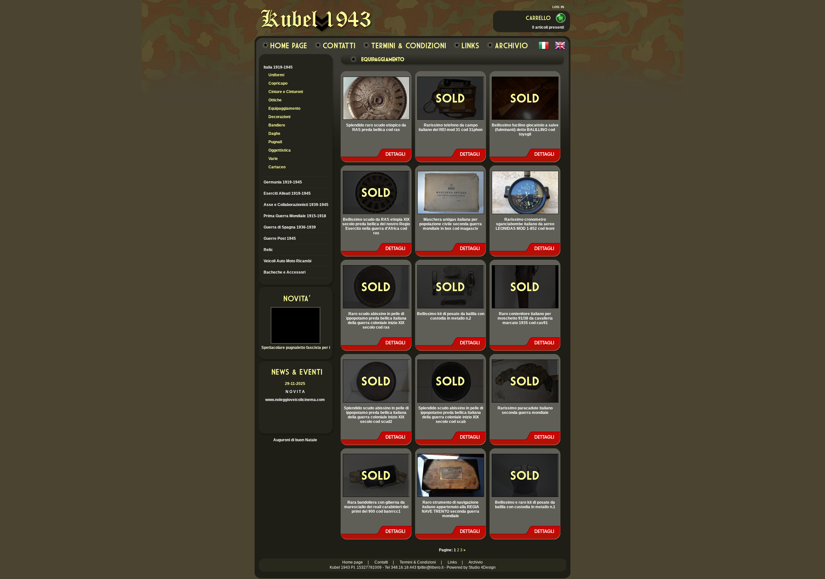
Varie (273, 158)
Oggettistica (279, 150)
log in (558, 6)
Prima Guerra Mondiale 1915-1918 (295, 216)
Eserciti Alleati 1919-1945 (287, 193)
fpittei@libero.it (430, 567)
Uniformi (276, 75)
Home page (352, 562)
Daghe (274, 133)
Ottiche (275, 100)
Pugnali (275, 142)
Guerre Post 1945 (280, 238)
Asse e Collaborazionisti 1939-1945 (296, 204)
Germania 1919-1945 (283, 182)
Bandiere (276, 125)
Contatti (381, 562)
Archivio (476, 562)
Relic (268, 249)
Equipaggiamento (284, 108)
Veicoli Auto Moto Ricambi (287, 261)
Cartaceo (277, 167)
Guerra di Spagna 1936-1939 (290, 227)
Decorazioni (279, 117)
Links (452, 562)
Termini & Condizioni (418, 562)
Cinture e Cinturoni (285, 91)
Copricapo (277, 83)
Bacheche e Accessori (285, 272)
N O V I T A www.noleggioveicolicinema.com (295, 391)
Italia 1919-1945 (278, 67)
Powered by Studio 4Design (471, 567)
